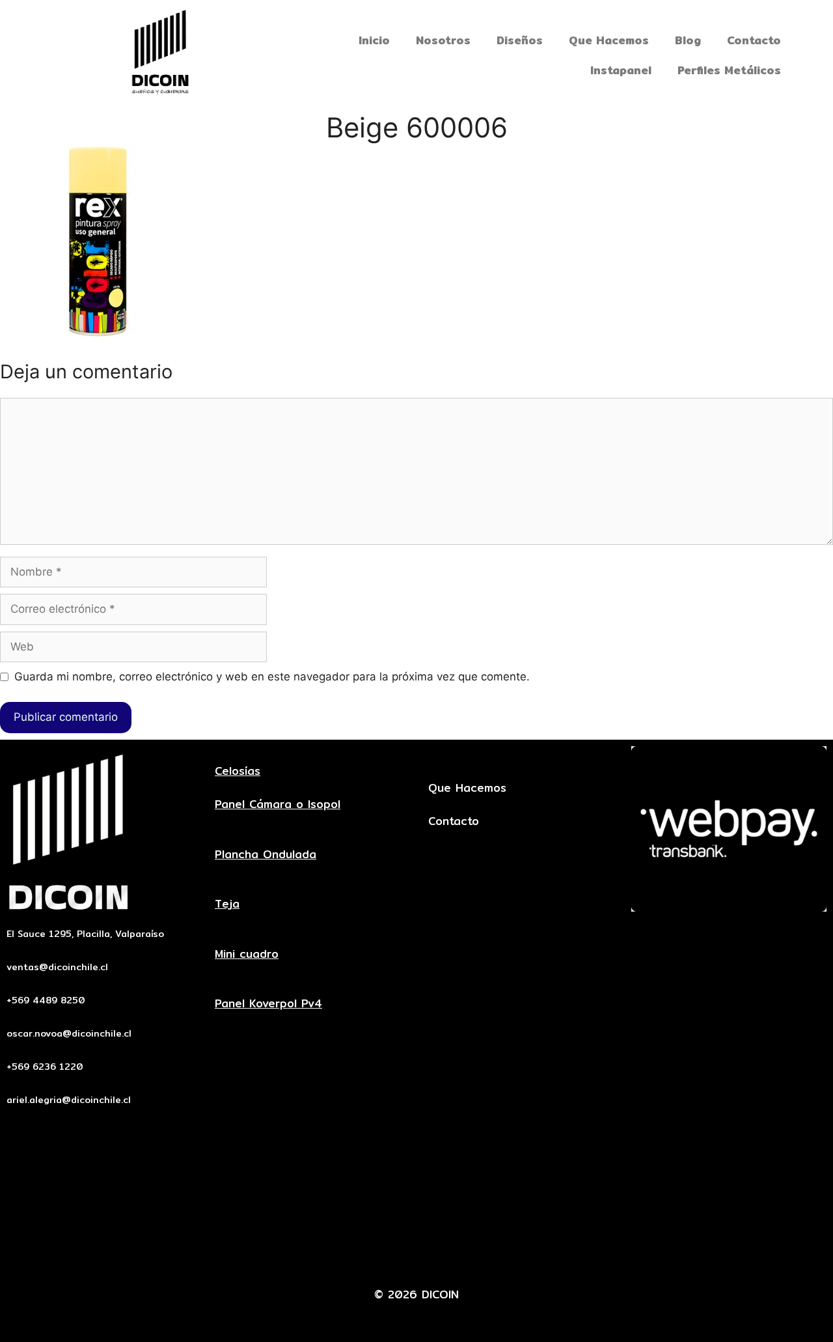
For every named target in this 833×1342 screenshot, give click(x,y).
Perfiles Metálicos (729, 70)
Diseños (520, 40)
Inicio (374, 40)
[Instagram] (476, 1255)
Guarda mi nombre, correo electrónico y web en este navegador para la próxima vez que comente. (272, 676)
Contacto (754, 40)
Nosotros (443, 40)
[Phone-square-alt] (397, 1255)
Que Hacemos (609, 40)
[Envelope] (357, 1255)
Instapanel (620, 70)
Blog (688, 40)
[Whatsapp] (436, 1255)
